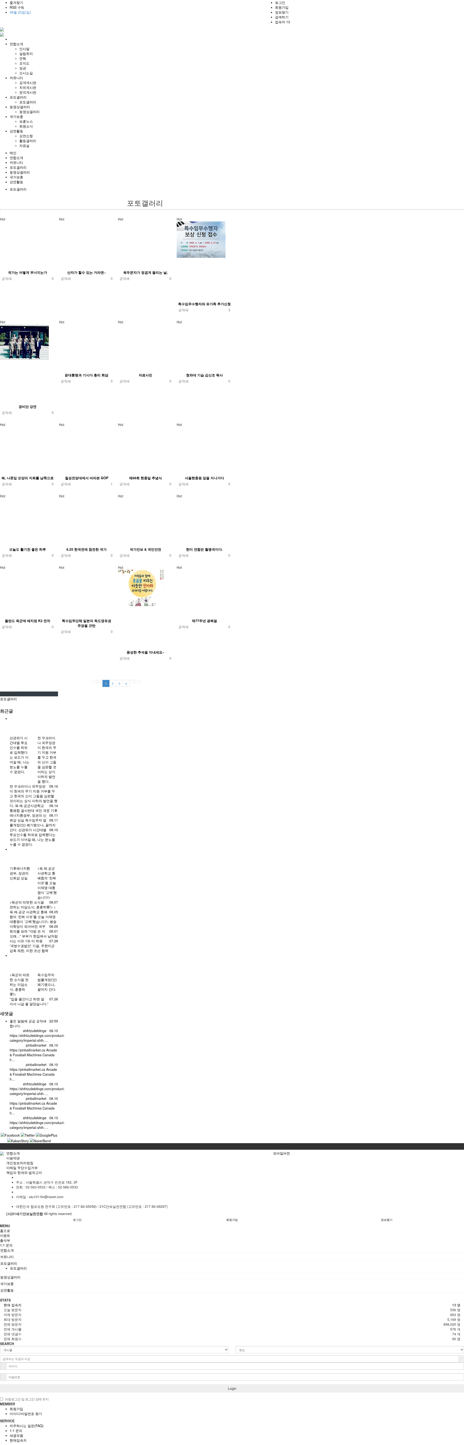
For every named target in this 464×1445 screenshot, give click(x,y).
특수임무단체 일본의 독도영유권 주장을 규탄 (86, 623)
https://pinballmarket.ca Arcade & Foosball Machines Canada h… (33, 1055)
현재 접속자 (13, 1304)
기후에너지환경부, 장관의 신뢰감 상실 (34, 815)
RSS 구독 (17, 7)
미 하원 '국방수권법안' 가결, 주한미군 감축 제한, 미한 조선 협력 (32, 945)
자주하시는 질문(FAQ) (27, 1425)
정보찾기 (282, 12)
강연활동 (16, 181)
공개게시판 (27, 82)
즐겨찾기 (16, 2)
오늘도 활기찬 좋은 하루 (27, 549)
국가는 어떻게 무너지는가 (27, 272)
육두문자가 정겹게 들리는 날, (145, 272)
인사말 (24, 48)
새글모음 (16, 1435)
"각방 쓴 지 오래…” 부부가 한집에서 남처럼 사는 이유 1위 (34, 936)
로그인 (280, 2)
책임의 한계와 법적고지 (24, 1172)
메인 (13, 152)
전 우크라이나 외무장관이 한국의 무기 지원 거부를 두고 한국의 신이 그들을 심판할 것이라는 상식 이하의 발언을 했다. (34, 796)
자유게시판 (27, 87)
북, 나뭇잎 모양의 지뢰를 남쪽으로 (27, 477)
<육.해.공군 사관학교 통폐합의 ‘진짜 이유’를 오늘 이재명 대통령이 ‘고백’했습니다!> (33, 914)
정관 (22, 68)
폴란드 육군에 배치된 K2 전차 (27, 620)
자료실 (24, 145)
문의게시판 (27, 92)
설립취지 (26, 53)
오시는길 (26, 72)
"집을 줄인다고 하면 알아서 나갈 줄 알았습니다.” (29, 1001)
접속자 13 (282, 21)
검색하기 (282, 17)
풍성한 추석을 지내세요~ (145, 652)
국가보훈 (16, 177)
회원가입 (282, 7)
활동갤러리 (27, 140)
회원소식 (26, 126)
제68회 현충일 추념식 (145, 477)
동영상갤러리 (29, 111)
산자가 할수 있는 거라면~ (86, 272)
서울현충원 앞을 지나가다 (204, 477)
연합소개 (16, 157)
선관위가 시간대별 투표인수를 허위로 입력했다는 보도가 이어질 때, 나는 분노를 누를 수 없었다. (33, 837)
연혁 (22, 58)
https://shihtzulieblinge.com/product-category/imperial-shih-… (37, 1038)
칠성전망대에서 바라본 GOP (86, 477)
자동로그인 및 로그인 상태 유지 (27, 1399)
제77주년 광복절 (204, 620)
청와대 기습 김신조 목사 (204, 375)
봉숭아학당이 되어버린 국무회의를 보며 (33, 926)
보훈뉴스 (26, 121)
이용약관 (13, 1158)
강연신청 (26, 135)
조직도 (24, 63)
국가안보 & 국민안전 (145, 549)
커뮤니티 (16, 162)
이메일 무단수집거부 (22, 1167)
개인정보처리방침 (19, 1162)
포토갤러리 (27, 101)
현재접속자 (18, 1440)
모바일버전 (281, 1153)
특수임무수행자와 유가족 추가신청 (204, 303)
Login (232, 1388)
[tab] (232, 1250)
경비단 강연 (27, 406)
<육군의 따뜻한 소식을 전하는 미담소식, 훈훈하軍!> (32, 904)
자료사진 (145, 375)
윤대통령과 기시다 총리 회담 (86, 375)
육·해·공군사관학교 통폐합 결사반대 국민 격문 (30, 808)
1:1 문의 (16, 1430)
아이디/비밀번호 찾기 (26, 1413)
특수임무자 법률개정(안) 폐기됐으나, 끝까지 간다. (33, 825)
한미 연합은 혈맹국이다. (204, 549)
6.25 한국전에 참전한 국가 (86, 549)
